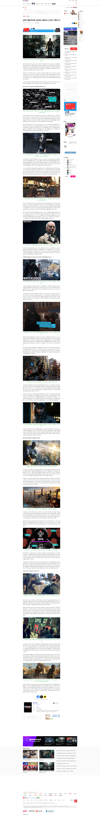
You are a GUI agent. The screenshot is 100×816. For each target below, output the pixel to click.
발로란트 (70, 162)
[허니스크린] (40, 795)
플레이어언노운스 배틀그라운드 (74, 165)
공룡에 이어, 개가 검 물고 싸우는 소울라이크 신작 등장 (71, 70)
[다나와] (55, 794)
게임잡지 (65, 121)
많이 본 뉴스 (67, 48)
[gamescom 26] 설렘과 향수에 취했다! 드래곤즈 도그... (50, 744)
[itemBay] (60, 794)
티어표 (80, 24)
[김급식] (35, 795)
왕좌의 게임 (81, 14)
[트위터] (29, 797)
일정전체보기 (70, 152)
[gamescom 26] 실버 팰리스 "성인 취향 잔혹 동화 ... (61, 744)
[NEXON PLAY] (50, 794)
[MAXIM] (65, 794)
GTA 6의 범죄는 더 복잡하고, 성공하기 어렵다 (64, 771)
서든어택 (70, 170)
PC (36, 704)
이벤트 (65, 100)
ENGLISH (36, 22)
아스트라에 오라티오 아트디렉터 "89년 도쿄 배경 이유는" (71, 58)
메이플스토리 (71, 164)
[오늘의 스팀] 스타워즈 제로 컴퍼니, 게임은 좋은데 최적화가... (66, 755)
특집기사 (25, 16)
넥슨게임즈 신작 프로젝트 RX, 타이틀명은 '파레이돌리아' (71, 61)
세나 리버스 (81, 17)
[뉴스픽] (45, 795)
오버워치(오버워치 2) (72, 167)
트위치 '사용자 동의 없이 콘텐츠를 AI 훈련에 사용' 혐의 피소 (71, 64)
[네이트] (40, 794)
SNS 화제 (73, 48)
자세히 (55, 711)
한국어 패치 (81, 25)
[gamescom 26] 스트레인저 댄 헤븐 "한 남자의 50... (72, 744)
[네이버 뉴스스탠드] (38, 797)
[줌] (45, 794)
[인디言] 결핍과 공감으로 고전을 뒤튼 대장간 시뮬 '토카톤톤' (66, 753)
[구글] (30, 794)
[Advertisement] (18, 16)
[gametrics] (25, 795)
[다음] (35, 794)
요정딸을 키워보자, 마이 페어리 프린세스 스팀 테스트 (71, 73)
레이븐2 (80, 19)
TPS (37, 706)
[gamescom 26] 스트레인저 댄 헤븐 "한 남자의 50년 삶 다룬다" (66, 750)
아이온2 (70, 172)
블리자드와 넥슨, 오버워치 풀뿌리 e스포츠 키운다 (71, 55)
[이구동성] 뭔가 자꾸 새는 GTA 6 (62, 763)
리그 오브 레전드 (71, 159)
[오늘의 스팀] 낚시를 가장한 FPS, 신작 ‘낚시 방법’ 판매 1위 (70, 76)
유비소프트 (38, 707)
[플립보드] (50, 795)
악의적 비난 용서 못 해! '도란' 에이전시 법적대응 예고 (66, 760)
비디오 (39, 704)
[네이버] (25, 794)
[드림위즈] (74, 794)
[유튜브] (25, 797)
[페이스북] (33, 797)
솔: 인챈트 (80, 12)
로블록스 (70, 173)
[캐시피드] (55, 795)
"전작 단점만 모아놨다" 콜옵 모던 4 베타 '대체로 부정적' (71, 52)
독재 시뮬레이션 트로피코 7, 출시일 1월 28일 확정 (65, 758)
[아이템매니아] (30, 795)
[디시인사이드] (60, 795)
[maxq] (70, 794)
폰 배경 (80, 27)
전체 (28, 16)
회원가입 (73, 0)
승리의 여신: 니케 (81, 22)
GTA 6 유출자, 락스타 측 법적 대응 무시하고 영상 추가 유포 (71, 67)
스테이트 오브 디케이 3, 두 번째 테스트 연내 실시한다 (66, 768)
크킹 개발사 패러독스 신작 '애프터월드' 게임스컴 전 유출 (71, 79)
